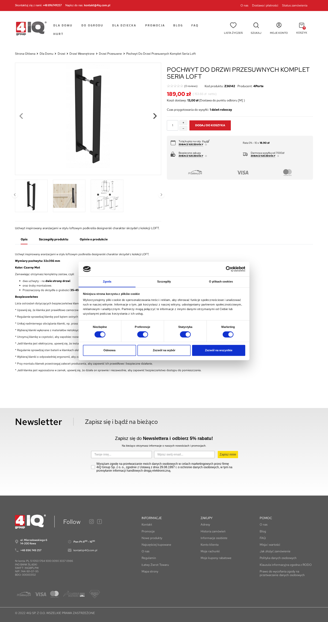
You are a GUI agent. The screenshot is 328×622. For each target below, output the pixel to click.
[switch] (142, 335)
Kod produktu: (214, 86)
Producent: (244, 86)
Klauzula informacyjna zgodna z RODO (286, 565)
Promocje (148, 531)
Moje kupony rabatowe (216, 558)
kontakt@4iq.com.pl (97, 5)
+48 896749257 (52, 5)
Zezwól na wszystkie (218, 350)
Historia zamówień (213, 531)
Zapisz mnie (228, 454)
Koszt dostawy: (177, 100)
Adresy (205, 524)
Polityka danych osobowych (278, 558)
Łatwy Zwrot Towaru (155, 565)
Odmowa (109, 350)
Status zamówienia (294, 5)
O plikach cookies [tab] (221, 281)
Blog (263, 531)
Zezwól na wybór (164, 350)
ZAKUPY (207, 518)
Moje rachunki (210, 551)
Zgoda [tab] (107, 281)
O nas (244, 5)
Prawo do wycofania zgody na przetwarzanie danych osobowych (282, 573)
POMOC (266, 518)
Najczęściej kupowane (156, 544)
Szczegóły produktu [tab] (53, 239)
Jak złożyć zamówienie (275, 551)
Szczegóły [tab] (164, 281)
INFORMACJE (152, 518)
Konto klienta (209, 544)
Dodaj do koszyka (210, 125)
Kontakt (147, 524)
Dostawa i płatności (265, 5)
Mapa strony (150, 571)
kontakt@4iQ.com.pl (85, 550)
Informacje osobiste (214, 538)
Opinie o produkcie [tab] (94, 239)
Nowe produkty (152, 538)
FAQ (263, 538)
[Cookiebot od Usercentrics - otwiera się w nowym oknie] (228, 269)
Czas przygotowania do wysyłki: (188, 110)
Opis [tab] (24, 239)
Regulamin (149, 558)
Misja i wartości (270, 544)
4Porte (258, 86)
